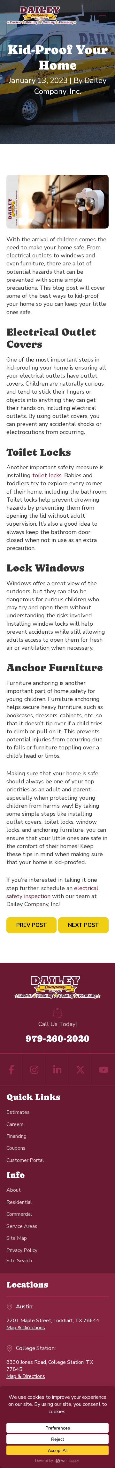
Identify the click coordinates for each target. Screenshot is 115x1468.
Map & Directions (25, 1327)
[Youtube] (103, 1070)
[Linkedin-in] (57, 1070)
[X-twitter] (80, 1070)
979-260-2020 (57, 1038)
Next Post (83, 925)
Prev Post (31, 925)
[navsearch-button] (19, 1260)
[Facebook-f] (11, 1070)
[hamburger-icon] (102, 15)
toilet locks (47, 475)
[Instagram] (34, 1070)
